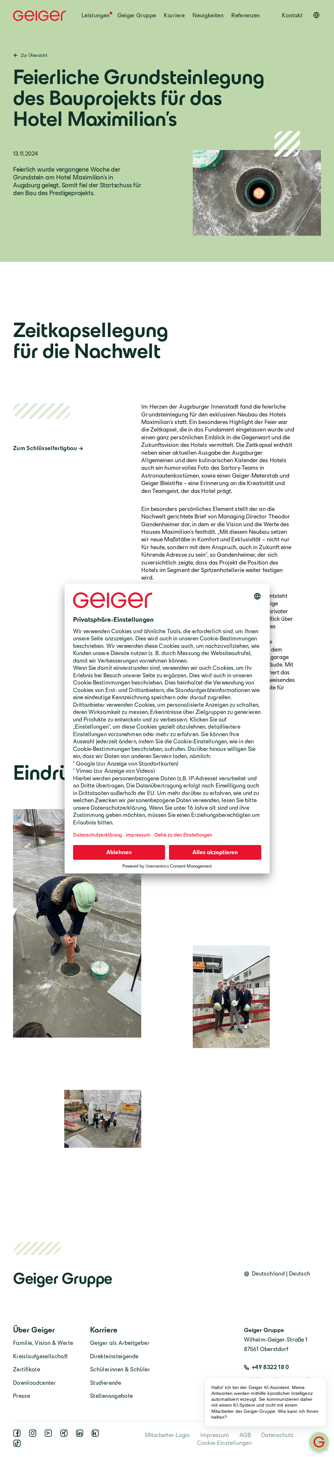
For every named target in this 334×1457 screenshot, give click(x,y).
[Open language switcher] (316, 15)
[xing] (65, 1435)
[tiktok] (18, 1445)
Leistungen (96, 15)
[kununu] (96, 1435)
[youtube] (49, 1435)
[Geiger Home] (39, 15)
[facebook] (18, 1435)
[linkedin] (81, 1435)
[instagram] (34, 1435)
